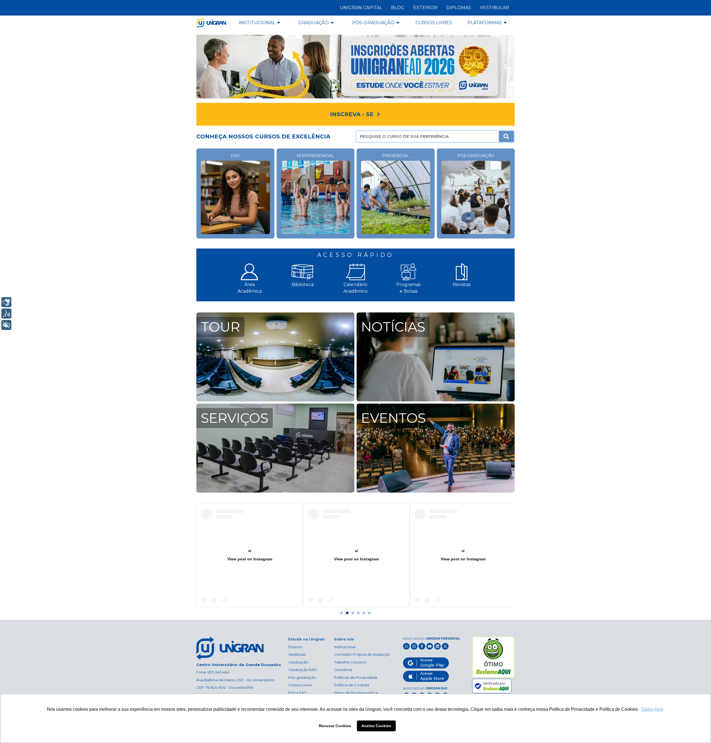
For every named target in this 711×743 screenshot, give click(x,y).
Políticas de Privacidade (355, 677)
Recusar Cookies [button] (335, 726)
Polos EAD (297, 692)
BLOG (397, 7)
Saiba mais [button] (652, 709)
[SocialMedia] (406, 646)
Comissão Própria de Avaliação (362, 654)
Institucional (345, 647)
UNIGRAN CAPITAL (361, 7)
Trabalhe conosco (350, 662)
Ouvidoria (343, 669)
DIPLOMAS (458, 7)
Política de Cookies (351, 685)
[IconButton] (205, 66)
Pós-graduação (302, 677)
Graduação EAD (302, 669)
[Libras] (6, 302)
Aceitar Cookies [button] (376, 726)
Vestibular (297, 654)
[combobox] (427, 136)
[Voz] (6, 314)
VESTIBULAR (494, 7)
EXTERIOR (425, 7)
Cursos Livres (300, 685)
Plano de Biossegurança (356, 692)
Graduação (298, 662)
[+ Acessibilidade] (6, 325)
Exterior (295, 647)
